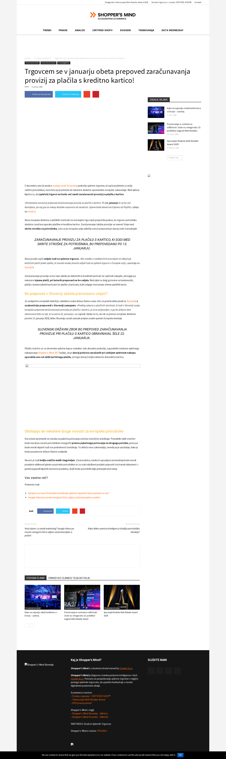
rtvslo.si (32, 211)
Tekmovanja (146, 30)
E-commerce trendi (42, 58)
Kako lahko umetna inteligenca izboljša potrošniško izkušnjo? (114, 530)
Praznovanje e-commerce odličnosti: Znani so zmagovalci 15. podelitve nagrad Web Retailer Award (80, 615)
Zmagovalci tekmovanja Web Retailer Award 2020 (126, 2)
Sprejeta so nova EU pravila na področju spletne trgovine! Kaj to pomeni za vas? (68, 493)
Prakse (63, 30)
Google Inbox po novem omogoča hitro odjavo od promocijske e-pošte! (64, 497)
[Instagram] (160, 670)
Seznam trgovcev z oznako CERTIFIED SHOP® (171, 2)
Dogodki (125, 30)
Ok (180, 755)
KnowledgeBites (63, 63)
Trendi (47, 30)
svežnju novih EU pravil (64, 185)
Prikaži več (174, 157)
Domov (28, 58)
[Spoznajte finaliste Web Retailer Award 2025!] (122, 597)
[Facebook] (151, 671)
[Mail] (177, 671)
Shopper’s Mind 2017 (48, 352)
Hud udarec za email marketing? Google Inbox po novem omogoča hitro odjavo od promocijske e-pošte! (49, 532)
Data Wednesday (172, 30)
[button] (197, 30)
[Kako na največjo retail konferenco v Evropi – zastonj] (43, 597)
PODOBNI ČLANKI (36, 578)
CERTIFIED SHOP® (102, 30)
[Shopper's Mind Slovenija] (113, 15)
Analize (80, 30)
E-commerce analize (48, 63)
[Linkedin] (168, 671)
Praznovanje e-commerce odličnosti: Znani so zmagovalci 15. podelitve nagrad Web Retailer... (184, 127)
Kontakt (198, 2)
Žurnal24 (29, 267)
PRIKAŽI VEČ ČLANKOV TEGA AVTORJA (69, 578)
